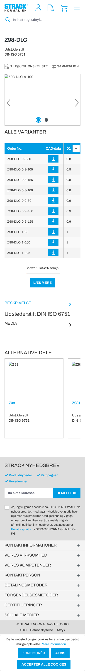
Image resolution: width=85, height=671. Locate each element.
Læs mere (42, 282)
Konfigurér (33, 653)
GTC (23, 630)
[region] (42, 100)
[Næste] (76, 104)
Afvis (60, 653)
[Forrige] (8, 104)
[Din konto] (38, 8)
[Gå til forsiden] (16, 8)
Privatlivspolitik (21, 529)
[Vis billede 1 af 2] (38, 120)
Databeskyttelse (41, 630)
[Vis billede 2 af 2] (46, 120)
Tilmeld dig (67, 493)
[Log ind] (53, 159)
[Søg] (8, 19)
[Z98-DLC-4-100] (42, 99)
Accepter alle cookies (44, 664)
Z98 (12, 403)
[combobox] (46, 19)
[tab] (39, 309)
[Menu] (76, 8)
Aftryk (61, 630)
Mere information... (55, 644)
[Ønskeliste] (51, 8)
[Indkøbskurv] (63, 8)
